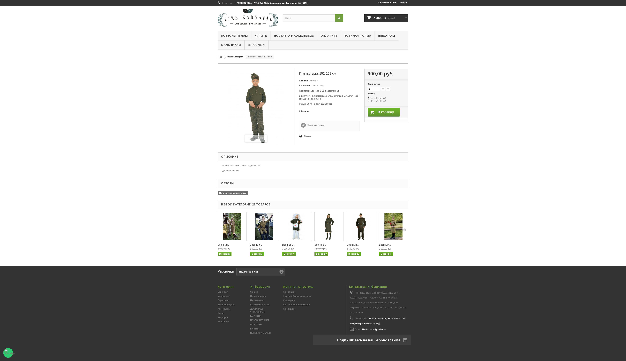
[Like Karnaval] (248, 18)
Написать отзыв (315, 125)
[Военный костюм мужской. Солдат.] (361, 226)
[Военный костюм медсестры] (296, 226)
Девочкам (386, 36)
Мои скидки (289, 309)
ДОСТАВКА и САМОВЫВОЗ (294, 36)
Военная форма (357, 36)
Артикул (303, 80)
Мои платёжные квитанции (297, 296)
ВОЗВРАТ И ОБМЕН (260, 333)
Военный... (224, 244)
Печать (307, 136)
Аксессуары (224, 309)
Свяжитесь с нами (387, 2)
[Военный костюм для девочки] (393, 226)
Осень (221, 313)
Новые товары (258, 296)
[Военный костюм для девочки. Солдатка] (232, 226)
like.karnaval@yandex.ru (374, 329)
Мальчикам (231, 45)
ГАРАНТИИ (255, 316)
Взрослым (256, 45)
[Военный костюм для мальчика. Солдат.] (264, 226)
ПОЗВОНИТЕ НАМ (234, 36)
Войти (403, 2)
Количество (374, 84)
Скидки (254, 292)
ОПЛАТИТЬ (329, 36)
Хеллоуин (223, 317)
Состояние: (305, 85)
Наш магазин (257, 300)
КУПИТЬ (260, 36)
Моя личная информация (296, 304)
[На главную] (221, 57)
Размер (372, 93)
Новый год (223, 321)
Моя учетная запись (298, 287)
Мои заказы (289, 292)
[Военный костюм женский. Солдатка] (328, 226)
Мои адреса (289, 300)
